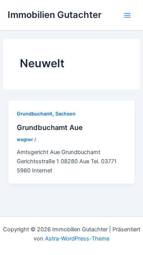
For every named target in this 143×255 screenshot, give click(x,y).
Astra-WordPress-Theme (77, 238)
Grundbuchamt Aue (50, 127)
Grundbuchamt (34, 114)
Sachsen (65, 114)
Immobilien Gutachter (54, 14)
